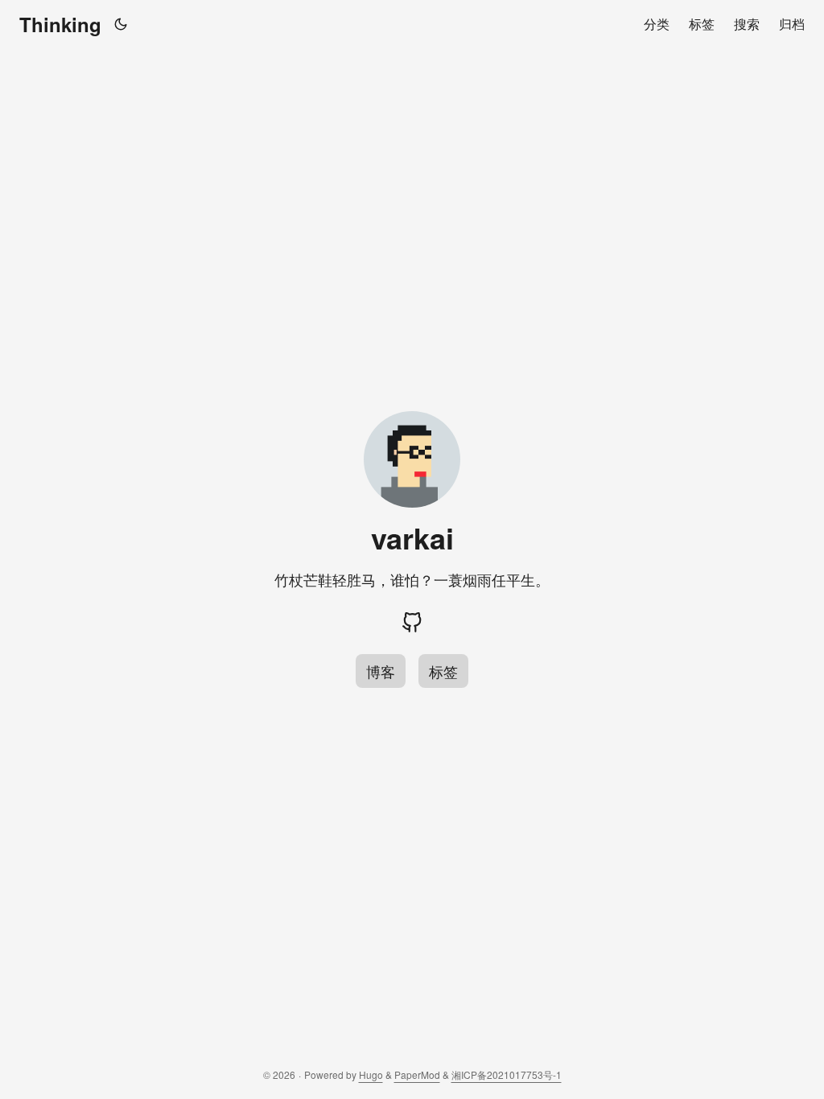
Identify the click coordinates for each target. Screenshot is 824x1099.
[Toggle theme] (121, 24)
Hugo (371, 1074)
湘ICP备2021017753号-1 (506, 1074)
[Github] (412, 622)
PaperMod (417, 1074)
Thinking (60, 24)
